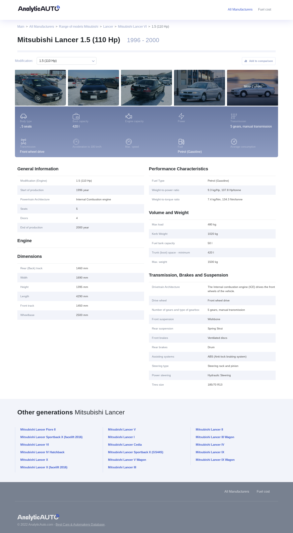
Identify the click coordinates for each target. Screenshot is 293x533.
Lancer (108, 26)
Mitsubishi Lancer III (122, 467)
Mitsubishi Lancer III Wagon (215, 437)
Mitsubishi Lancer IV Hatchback (42, 452)
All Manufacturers (41, 26)
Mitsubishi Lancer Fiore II (38, 429)
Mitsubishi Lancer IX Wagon (215, 459)
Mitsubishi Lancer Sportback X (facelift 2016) (51, 437)
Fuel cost (264, 9)
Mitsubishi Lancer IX (210, 452)
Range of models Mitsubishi (78, 26)
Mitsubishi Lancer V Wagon (127, 459)
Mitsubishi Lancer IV (210, 444)
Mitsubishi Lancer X (34, 459)
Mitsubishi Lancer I (121, 437)
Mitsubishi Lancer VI (132, 26)
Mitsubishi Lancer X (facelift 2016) (43, 467)
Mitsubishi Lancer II (209, 429)
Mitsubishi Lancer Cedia (125, 444)
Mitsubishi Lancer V (122, 429)
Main (20, 26)
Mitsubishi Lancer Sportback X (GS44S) (135, 452)
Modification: (24, 60)
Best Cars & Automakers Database (80, 524)
